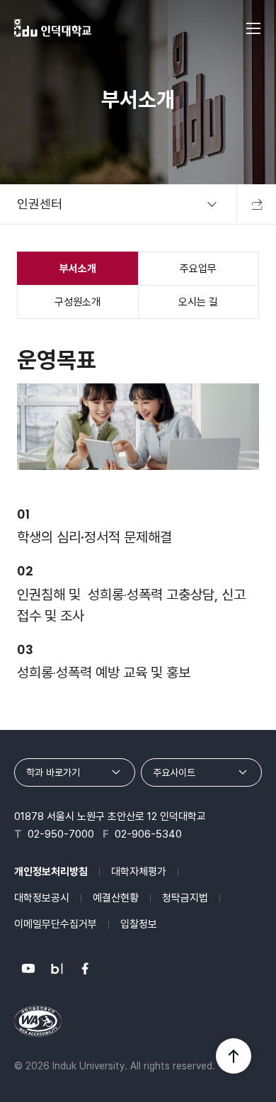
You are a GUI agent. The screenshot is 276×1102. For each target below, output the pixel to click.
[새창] (28, 969)
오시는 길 (198, 302)
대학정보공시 (41, 898)
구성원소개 (77, 302)
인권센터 (39, 203)
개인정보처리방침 (51, 871)
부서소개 (77, 268)
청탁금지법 (185, 898)
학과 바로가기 (53, 772)
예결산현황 (116, 898)
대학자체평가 (138, 871)
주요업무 (198, 268)
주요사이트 (174, 772)
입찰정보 (138, 924)
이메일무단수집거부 (55, 924)
